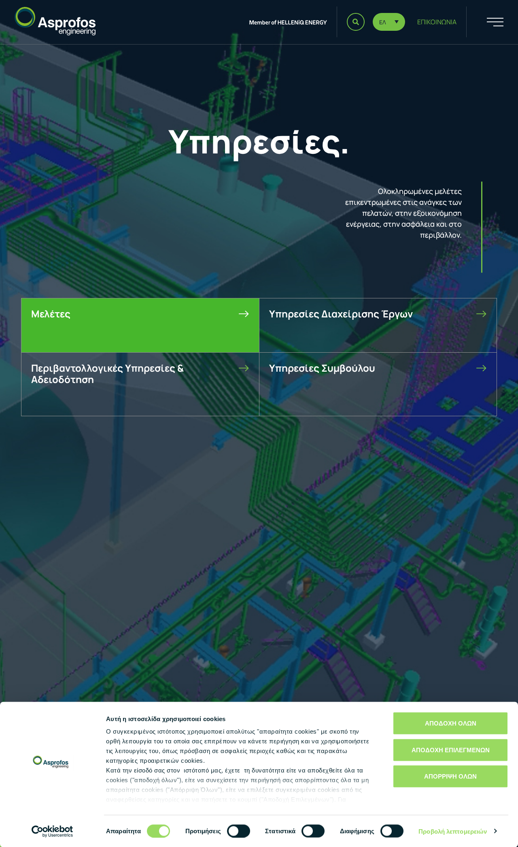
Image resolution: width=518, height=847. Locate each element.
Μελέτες (50, 313)
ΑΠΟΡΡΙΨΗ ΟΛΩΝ (450, 776)
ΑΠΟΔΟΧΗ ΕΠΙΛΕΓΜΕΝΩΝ (451, 749)
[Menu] (484, 21)
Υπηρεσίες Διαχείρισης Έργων (341, 313)
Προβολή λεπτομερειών (452, 831)
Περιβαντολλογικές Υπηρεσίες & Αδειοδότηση (107, 373)
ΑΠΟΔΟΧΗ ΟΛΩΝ (450, 723)
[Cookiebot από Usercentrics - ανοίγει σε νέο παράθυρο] (52, 831)
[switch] (238, 830)
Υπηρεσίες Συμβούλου (322, 368)
